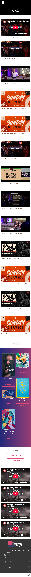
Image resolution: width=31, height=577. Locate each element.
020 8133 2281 (11, 555)
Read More (8, 384)
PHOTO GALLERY (15, 460)
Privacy (9, 567)
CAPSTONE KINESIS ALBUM (15, 455)
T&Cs (8, 564)
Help (8, 570)
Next (17, 343)
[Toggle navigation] (27, 3)
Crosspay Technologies (24, 575)
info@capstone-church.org (14, 557)
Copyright (9, 561)
